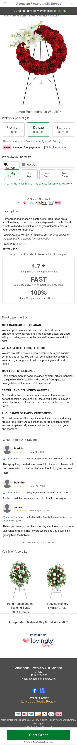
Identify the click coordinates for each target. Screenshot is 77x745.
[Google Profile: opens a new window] (42, 690)
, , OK (38, 671)
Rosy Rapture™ (35, 492)
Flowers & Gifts (19, 15)
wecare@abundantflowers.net (39, 678)
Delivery (10, 167)
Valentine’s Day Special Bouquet (43, 517)
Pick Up (31, 164)
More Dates (65, 174)
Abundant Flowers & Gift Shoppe (38, 3)
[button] (69, 736)
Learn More (59, 147)
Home (5, 15)
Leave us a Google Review (38, 701)
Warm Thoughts (35, 458)
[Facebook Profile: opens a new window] (34, 690)
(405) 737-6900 (38, 675)
